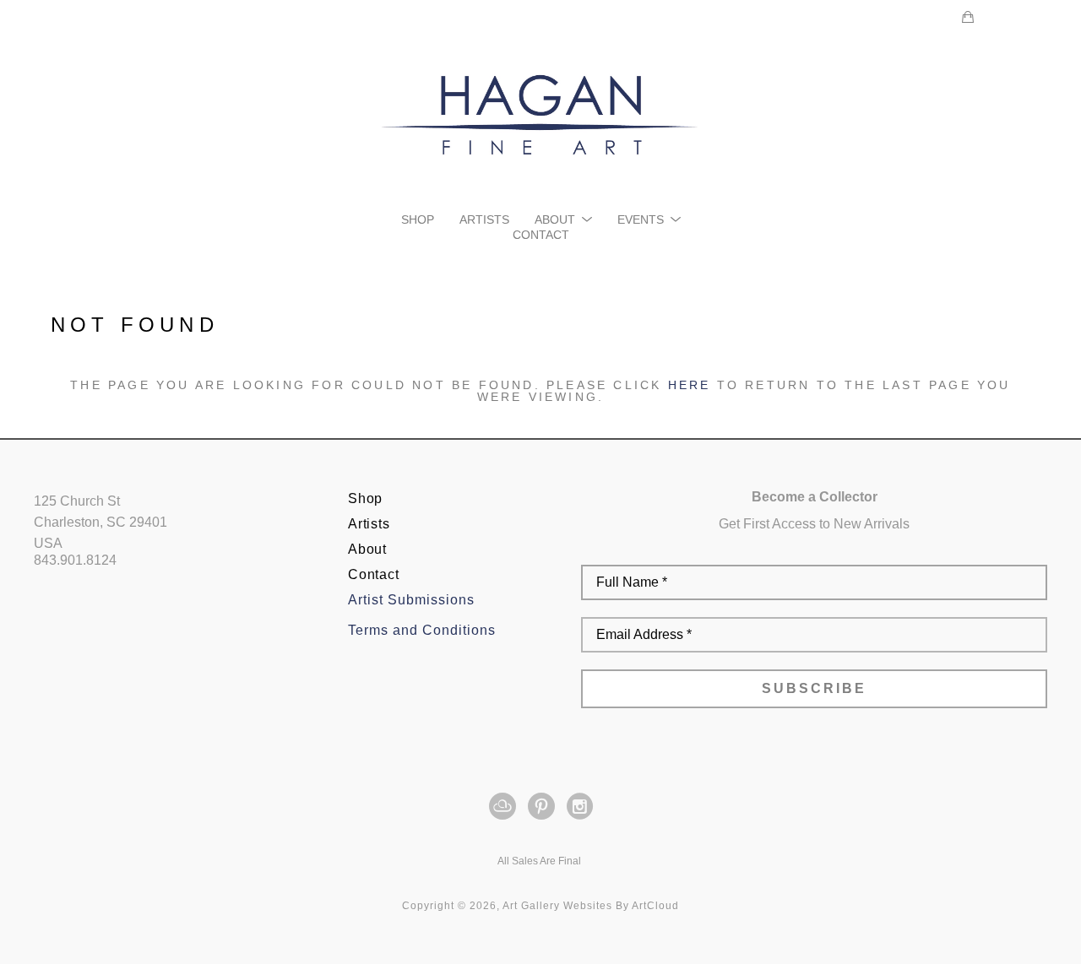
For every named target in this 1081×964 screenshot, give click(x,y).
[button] (563, 219)
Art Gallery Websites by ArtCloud (590, 906)
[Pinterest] (544, 806)
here (689, 385)
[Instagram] (580, 806)
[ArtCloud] (505, 806)
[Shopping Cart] (968, 17)
